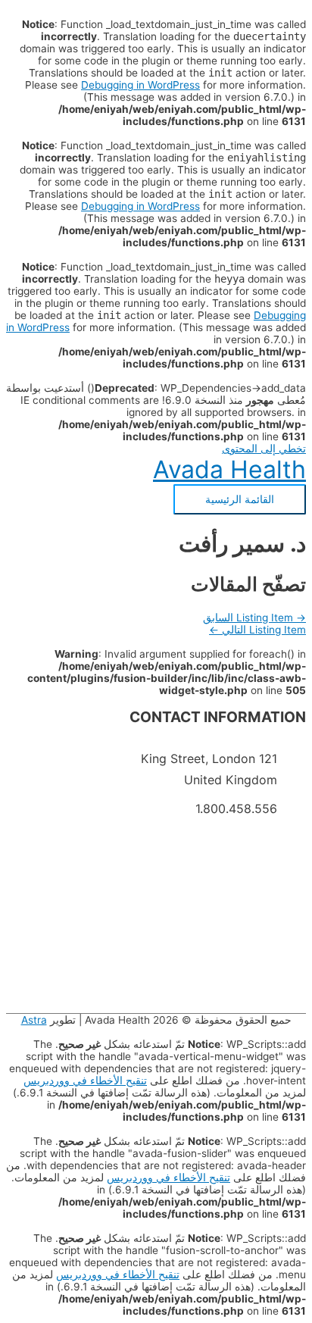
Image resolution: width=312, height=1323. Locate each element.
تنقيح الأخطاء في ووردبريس (85, 1080)
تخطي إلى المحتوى (264, 449)
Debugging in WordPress (140, 85)
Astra (34, 1020)
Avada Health (229, 469)
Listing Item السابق (254, 617)
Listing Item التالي (257, 630)
